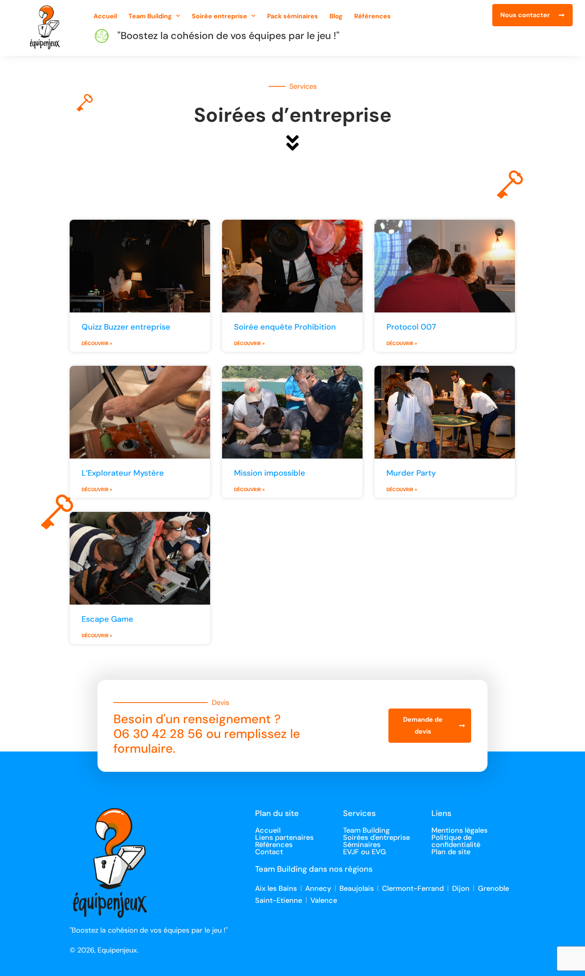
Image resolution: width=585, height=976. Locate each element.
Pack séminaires (292, 16)
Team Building (150, 16)
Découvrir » (97, 343)
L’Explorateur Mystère (123, 473)
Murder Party (411, 473)
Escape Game (107, 619)
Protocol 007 (411, 327)
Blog (336, 16)
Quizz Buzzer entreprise (126, 327)
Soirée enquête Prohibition (285, 327)
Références (372, 16)
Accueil (105, 16)
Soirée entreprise (219, 16)
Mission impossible (269, 473)
